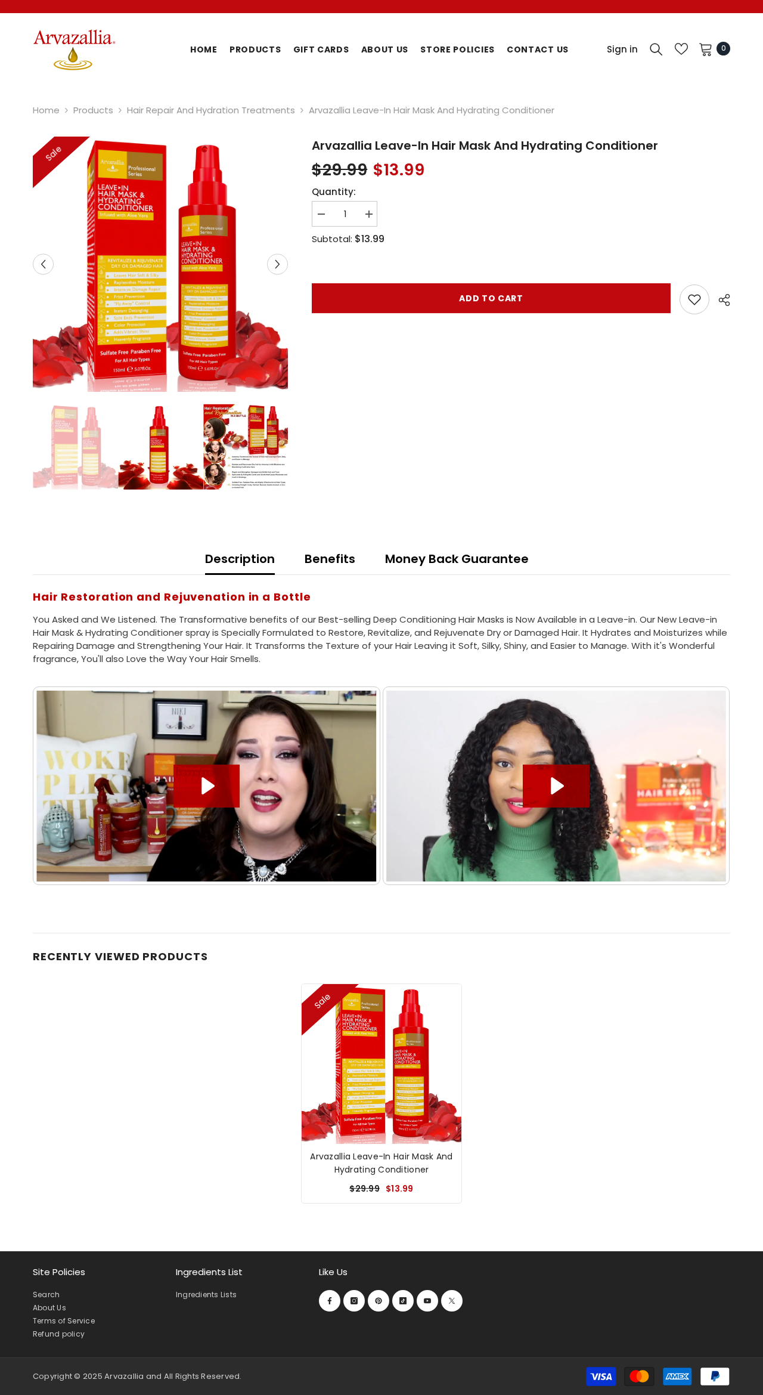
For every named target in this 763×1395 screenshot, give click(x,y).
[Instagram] (354, 1301)
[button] (43, 264)
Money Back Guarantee (457, 558)
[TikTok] (403, 1301)
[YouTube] (427, 1301)
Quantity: (334, 191)
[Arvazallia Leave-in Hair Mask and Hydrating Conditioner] (381, 1064)
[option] (160, 264)
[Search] (656, 49)
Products (93, 110)
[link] (694, 299)
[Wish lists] (681, 48)
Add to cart (491, 299)
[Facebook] (329, 1301)
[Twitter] (452, 1301)
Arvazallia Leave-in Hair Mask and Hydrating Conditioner (381, 1163)
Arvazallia (125, 1376)
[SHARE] (719, 300)
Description (240, 558)
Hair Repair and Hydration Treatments (211, 110)
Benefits (330, 558)
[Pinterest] (378, 1301)
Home (46, 110)
